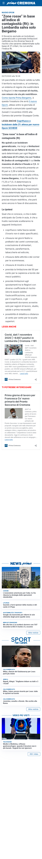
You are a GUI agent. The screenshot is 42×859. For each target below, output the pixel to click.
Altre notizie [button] (33, 633)
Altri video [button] (34, 754)
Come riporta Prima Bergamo (16, 97)
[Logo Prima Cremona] (21, 3)
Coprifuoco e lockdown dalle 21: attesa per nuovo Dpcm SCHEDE (20, 124)
